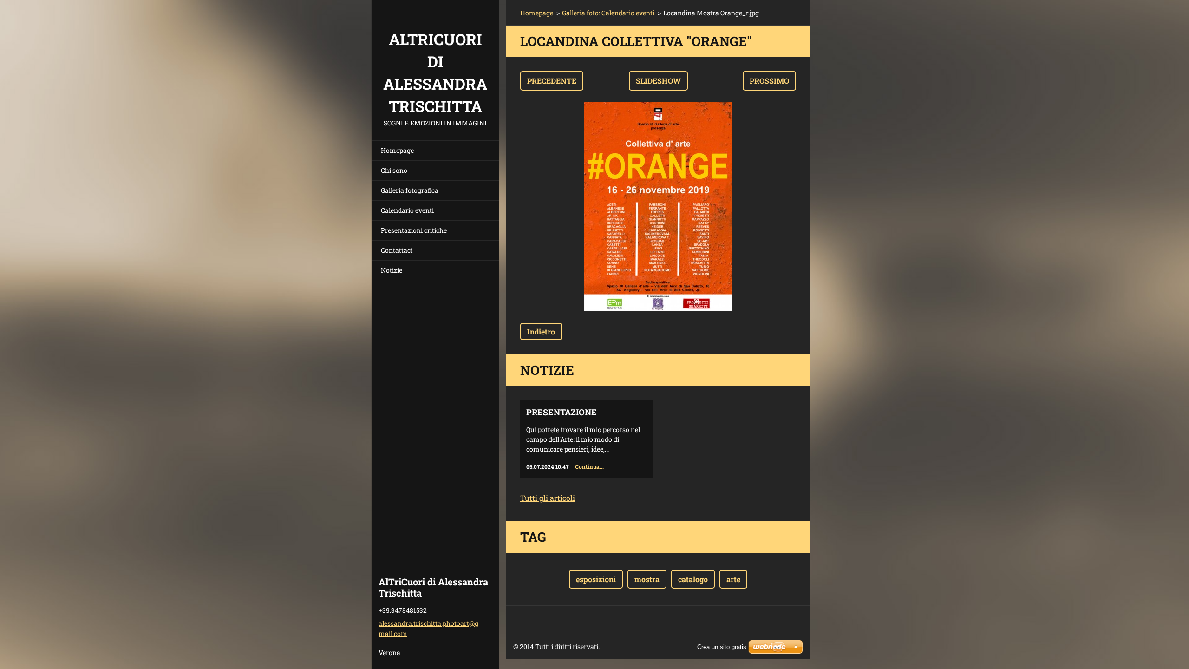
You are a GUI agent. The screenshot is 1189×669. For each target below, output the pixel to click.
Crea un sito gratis (721, 646)
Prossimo (769, 80)
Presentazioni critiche (414, 230)
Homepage (397, 150)
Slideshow (658, 80)
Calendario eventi (407, 210)
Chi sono (394, 170)
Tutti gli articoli (547, 498)
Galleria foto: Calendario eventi (608, 12)
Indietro (541, 331)
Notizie (391, 270)
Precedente (551, 80)
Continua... (589, 466)
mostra (647, 579)
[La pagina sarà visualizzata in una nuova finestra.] (658, 206)
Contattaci (396, 250)
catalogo (693, 579)
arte (733, 579)
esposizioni (596, 579)
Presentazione (561, 412)
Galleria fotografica (409, 190)
